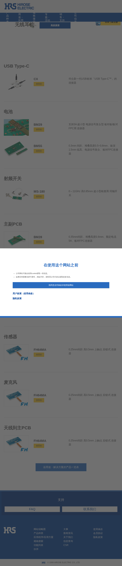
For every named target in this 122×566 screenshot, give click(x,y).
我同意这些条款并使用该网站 (61, 285)
